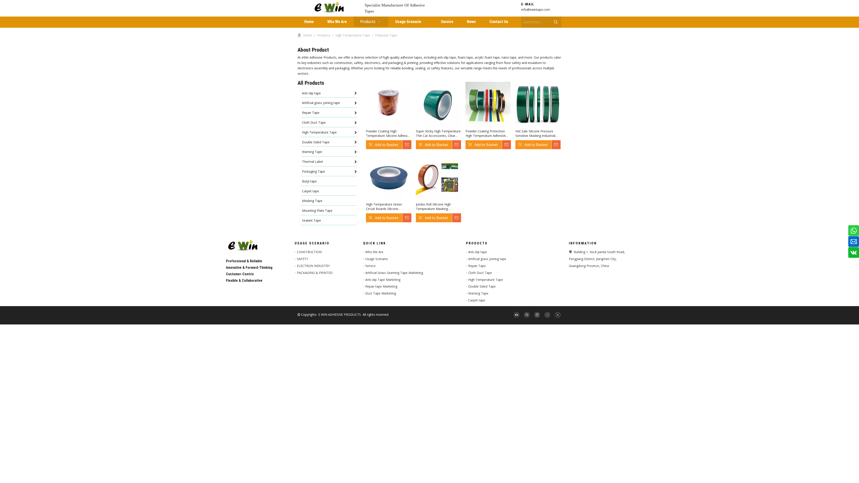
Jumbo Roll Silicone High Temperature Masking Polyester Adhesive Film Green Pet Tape (438, 206)
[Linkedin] (537, 315)
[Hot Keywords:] (555, 22)
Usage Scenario (376, 259)
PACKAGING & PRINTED (315, 273)
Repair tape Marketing (381, 286)
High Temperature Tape (485, 280)
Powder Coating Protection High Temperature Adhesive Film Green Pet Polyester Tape (488, 133)
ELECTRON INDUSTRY (313, 266)
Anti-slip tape (477, 252)
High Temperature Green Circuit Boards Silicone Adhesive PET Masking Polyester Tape (384, 206)
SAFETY (302, 259)
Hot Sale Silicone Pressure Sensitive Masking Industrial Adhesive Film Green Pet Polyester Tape (535, 133)
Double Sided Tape (482, 286)
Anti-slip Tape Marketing (382, 280)
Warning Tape (478, 293)
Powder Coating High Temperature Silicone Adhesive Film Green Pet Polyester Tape (388, 133)
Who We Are (374, 252)
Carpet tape (476, 300)
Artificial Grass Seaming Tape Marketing (394, 273)
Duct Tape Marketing (380, 293)
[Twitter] (557, 315)
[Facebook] (526, 315)
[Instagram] (547, 315)
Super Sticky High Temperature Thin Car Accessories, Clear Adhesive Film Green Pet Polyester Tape (438, 133)
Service (370, 266)
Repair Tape (477, 266)
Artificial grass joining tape (487, 259)
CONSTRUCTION (309, 252)
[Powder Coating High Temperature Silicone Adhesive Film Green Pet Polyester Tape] (388, 104)
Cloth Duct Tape (480, 273)
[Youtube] (516, 315)
